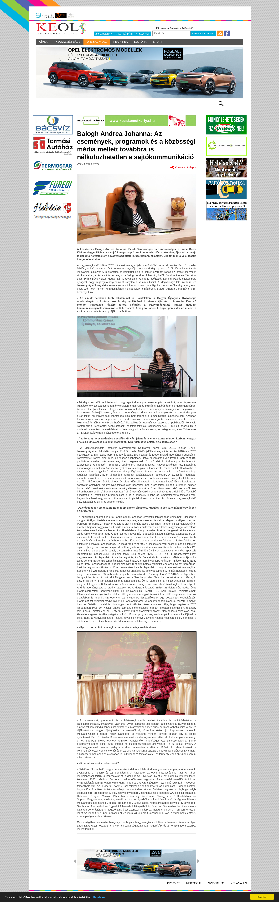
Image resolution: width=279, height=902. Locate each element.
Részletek (99, 897)
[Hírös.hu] (45, 15)
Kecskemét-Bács (68, 41)
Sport (157, 41)
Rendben (262, 897)
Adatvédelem (216, 883)
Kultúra (140, 41)
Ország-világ (97, 41)
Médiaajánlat (239, 883)
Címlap (44, 41)
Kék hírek (120, 41)
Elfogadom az (175, 28)
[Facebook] (227, 33)
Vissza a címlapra (185, 167)
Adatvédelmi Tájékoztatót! (182, 28)
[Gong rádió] (61, 15)
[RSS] (220, 33)
